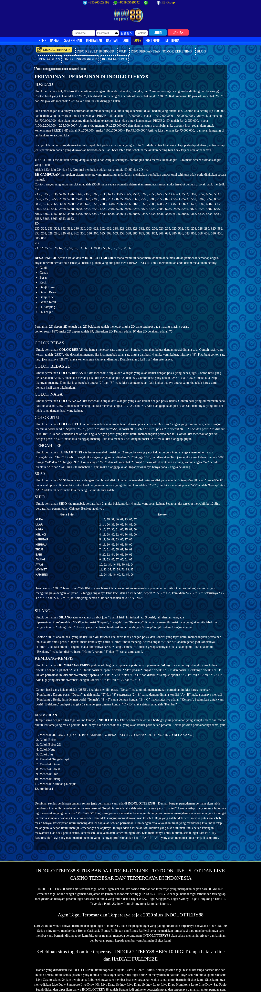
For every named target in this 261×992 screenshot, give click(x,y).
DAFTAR (178, 32)
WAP (122, 51)
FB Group (168, 2)
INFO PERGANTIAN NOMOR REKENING (161, 51)
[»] (54, 49)
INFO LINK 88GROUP (81, 59)
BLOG (201, 51)
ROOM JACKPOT (114, 59)
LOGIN (158, 32)
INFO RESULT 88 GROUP (95, 51)
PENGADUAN (49, 59)
